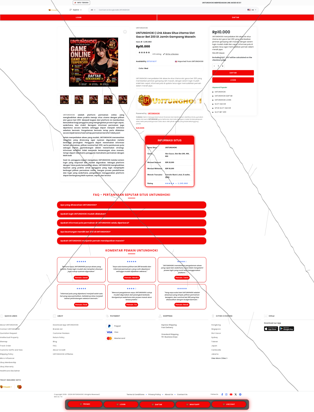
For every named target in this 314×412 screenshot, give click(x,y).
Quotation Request (8, 333)
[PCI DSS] (6, 387)
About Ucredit (59, 350)
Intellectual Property (9, 337)
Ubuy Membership (8, 362)
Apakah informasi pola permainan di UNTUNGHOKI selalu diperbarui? (94, 222)
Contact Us (182, 394)
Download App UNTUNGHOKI (65, 325)
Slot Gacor (216, 333)
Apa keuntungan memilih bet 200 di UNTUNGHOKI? (85, 231)
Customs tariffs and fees (11, 350)
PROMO (86, 404)
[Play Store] (286, 329)
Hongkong (216, 325)
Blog (55, 341)
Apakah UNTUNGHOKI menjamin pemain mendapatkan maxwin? (92, 240)
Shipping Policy (6, 354)
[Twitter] (236, 394)
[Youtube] (231, 394)
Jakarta (214, 354)
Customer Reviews (61, 333)
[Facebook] (222, 394)
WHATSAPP (194, 403)
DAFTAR (235, 17)
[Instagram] (226, 394)
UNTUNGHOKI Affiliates (63, 354)
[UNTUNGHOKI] (53, 10)
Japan (214, 345)
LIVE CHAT (230, 403)
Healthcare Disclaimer (10, 371)
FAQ (54, 345)
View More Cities (218, 358)
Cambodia (216, 350)
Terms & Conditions (135, 394)
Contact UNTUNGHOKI (10, 329)
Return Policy (58, 337)
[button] (125, 32)
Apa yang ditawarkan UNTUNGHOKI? (78, 204)
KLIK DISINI (140, 128)
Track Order (5, 345)
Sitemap (3, 341)
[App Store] (271, 329)
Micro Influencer (7, 358)
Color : (143, 68)
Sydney (214, 337)
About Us (169, 394)
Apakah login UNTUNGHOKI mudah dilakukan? (83, 213)
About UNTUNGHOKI (9, 325)
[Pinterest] (240, 394)
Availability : (141, 61)
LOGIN (78, 17)
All (92, 10)
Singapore (216, 329)
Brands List (58, 329)
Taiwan (214, 341)
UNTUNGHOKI (142, 28)
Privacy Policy (154, 394)
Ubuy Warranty (6, 366)
